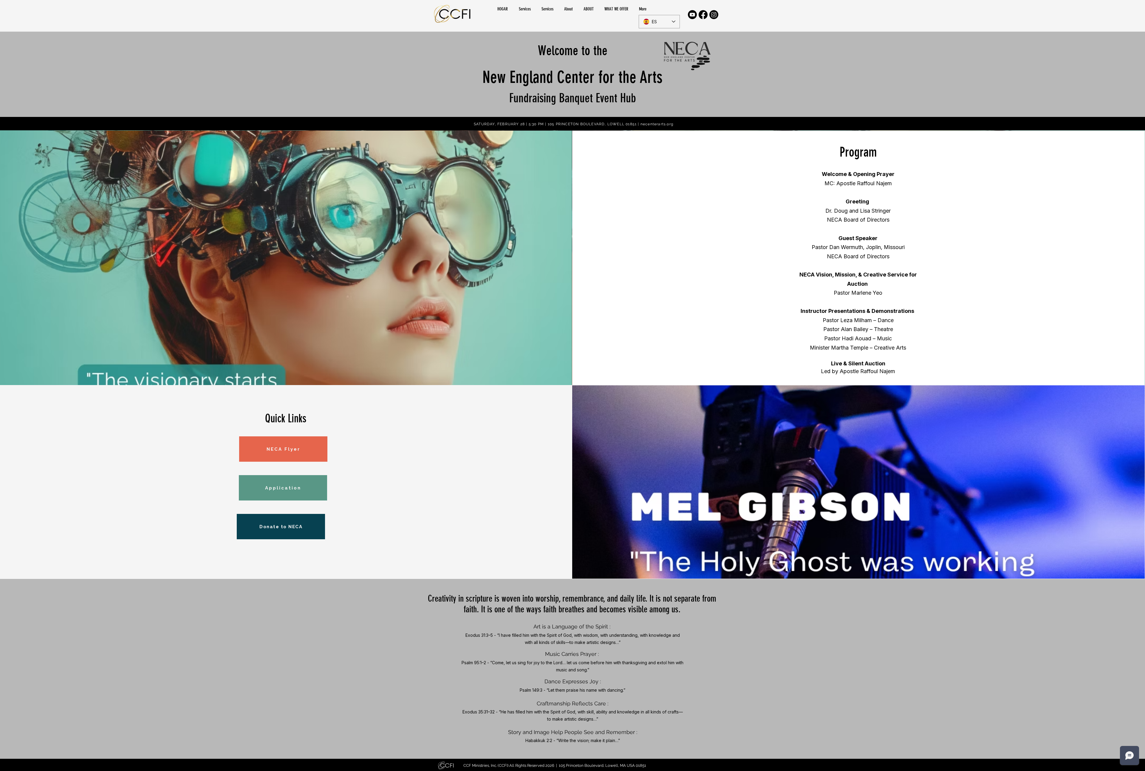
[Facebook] (703, 14)
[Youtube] (692, 14)
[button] (589, 9)
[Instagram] (713, 14)
